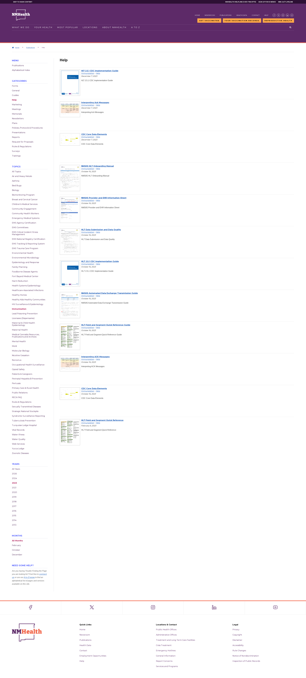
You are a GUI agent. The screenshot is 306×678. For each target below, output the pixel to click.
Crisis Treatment (164, 645)
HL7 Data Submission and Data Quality (101, 230)
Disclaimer (237, 640)
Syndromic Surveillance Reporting (28, 416)
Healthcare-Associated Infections (27, 290)
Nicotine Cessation (20, 355)
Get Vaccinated (209, 21)
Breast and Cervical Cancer (25, 199)
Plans (14, 123)
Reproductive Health (278, 21)
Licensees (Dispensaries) (23, 318)
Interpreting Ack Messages (95, 102)
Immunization (19, 309)
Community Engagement (24, 209)
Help (266, 15)
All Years (16, 469)
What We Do (20, 27)
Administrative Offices (166, 635)
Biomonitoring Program (23, 195)
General (16, 90)
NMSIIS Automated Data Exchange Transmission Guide (109, 293)
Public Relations (19, 393)
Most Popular (67, 27)
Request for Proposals (22, 142)
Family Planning (19, 267)
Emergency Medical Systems (25, 218)
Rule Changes (239, 650)
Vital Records (18, 430)
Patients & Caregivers (22, 374)
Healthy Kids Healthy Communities (28, 300)
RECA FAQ (17, 397)
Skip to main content (22, 2)
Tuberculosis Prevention (24, 421)
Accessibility (238, 645)
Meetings (16, 109)
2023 (14, 483)
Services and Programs (167, 666)
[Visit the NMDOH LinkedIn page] (287, 15)
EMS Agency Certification (24, 223)
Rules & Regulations (21, 146)
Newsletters (18, 118)
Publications (226, 15)
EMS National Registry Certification (28, 239)
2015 (14, 515)
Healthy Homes (19, 295)
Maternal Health (20, 330)
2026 (14, 474)
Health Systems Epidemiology (26, 286)
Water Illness (18, 434)
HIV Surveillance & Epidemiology (27, 304)
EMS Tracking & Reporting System (28, 244)
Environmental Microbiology (25, 258)
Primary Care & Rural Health (25, 388)
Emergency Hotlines (166, 650)
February (16, 545)
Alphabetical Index (21, 70)
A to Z (135, 27)
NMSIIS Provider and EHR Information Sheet (103, 198)
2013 (14, 525)
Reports (16, 137)
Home (197, 15)
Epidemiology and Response (25, 262)
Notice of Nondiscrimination (245, 656)
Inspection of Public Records (246, 661)
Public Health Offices (166, 629)
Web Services (18, 444)
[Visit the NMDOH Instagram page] (283, 15)
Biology (15, 190)
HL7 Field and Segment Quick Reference (102, 420)
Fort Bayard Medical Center (25, 276)
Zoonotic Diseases (20, 453)
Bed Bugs (16, 185)
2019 (14, 497)
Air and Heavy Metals (22, 176)
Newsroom (210, 15)
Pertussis (16, 383)
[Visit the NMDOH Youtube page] (292, 15)
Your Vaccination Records (242, 21)
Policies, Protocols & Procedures (27, 128)
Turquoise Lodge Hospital (24, 425)
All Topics (16, 171)
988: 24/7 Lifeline (285, 2)
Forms (15, 86)
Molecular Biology (20, 351)
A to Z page (29, 577)
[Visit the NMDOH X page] (278, 15)
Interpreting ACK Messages (95, 357)
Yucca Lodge (18, 448)
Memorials (17, 114)
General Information (165, 656)
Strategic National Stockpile (25, 411)
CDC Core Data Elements (94, 134)
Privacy (235, 629)
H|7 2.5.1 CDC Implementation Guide (99, 71)
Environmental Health (22, 253)
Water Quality (18, 439)
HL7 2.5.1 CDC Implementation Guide (100, 261)
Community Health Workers (25, 213)
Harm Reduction (20, 281)
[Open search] (290, 27)
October (16, 550)
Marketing (17, 104)
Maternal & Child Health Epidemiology (23, 324)
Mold (14, 346)
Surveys (16, 151)
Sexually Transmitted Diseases (26, 407)
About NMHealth (114, 27)
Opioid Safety (18, 369)
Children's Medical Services (25, 204)
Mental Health (19, 341)
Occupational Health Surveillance (28, 365)
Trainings (16, 156)
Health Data (241, 15)
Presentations (18, 132)
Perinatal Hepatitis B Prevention (27, 379)
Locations (90, 27)
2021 (14, 488)
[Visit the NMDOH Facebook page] (274, 15)
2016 (14, 511)
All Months (17, 541)
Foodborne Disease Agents (25, 272)
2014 (14, 520)
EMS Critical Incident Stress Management (25, 233)
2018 (14, 501)
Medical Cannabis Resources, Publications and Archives (25, 335)
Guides (15, 95)
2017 (14, 506)
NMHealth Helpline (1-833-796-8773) (240, 2)
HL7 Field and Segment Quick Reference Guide (105, 325)
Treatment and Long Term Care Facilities (175, 640)
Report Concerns (164, 661)
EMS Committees (20, 227)
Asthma (15, 181)
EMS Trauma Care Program (25, 248)
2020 (14, 492)
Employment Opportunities (92, 656)
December (17, 555)
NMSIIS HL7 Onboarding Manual (97, 166)
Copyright (237, 635)
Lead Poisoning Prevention (25, 313)
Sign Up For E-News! (267, 2)
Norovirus (16, 360)
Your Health (43, 27)
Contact (256, 15)
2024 (14, 478)
